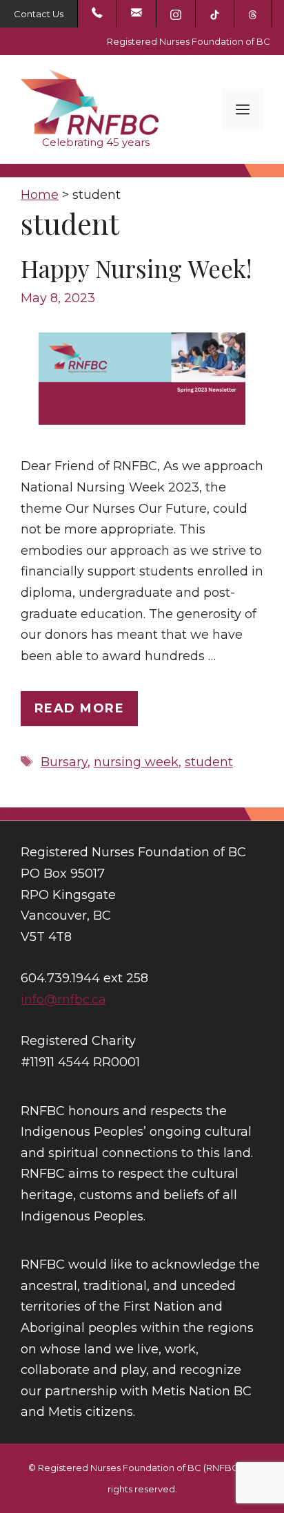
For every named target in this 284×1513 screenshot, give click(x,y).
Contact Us (38, 13)
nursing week (136, 762)
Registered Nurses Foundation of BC (188, 41)
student (209, 762)
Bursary (64, 762)
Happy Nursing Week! (136, 268)
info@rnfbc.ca (63, 999)
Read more (79, 708)
